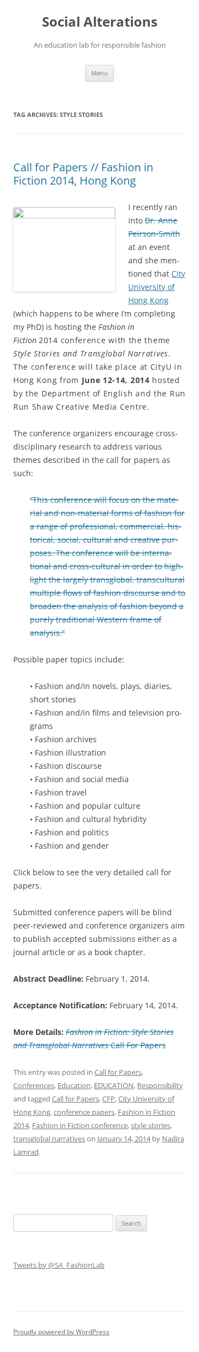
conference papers (84, 1112)
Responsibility (160, 1085)
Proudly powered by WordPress (61, 1331)
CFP (108, 1099)
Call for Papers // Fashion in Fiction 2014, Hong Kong (83, 174)
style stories (150, 1125)
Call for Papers (118, 1072)
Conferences (33, 1085)
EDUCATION (114, 1085)
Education (74, 1085)
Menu (99, 73)
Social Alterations (100, 21)
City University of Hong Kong (156, 286)
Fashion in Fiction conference (80, 1125)
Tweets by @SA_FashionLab (58, 1265)
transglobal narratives (49, 1139)
